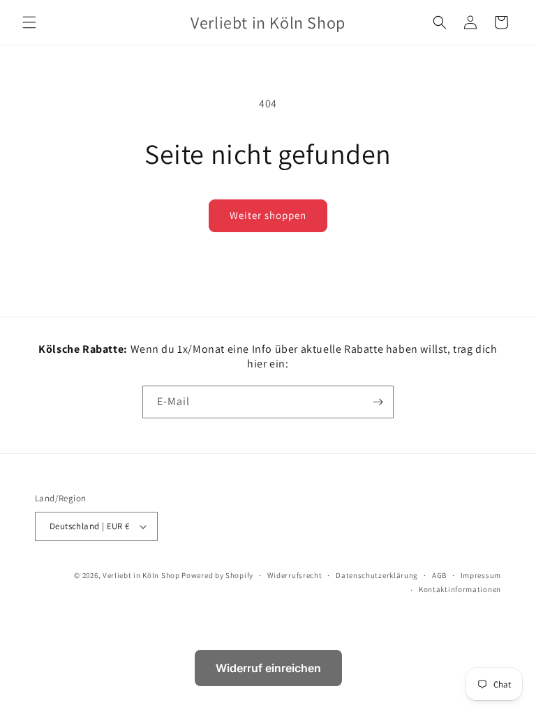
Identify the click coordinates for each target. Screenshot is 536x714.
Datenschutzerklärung (377, 575)
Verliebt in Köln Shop (141, 575)
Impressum (481, 575)
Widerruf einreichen (268, 668)
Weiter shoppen (268, 215)
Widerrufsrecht (294, 575)
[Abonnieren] (377, 402)
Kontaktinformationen (460, 589)
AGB (439, 575)
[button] (29, 22)
